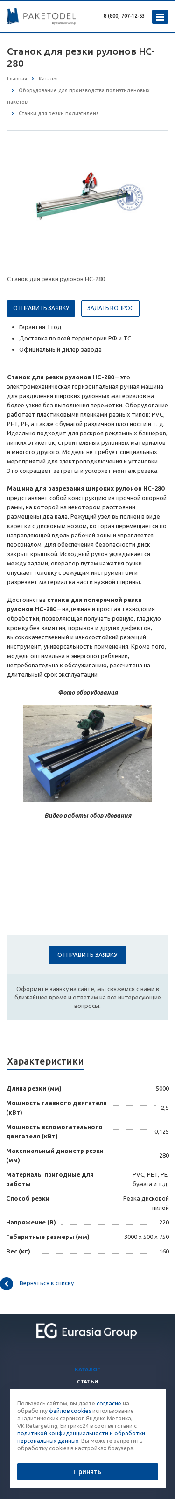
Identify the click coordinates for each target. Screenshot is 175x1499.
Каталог (87, 1369)
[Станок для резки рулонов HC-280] (87, 197)
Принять (87, 1472)
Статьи (87, 1381)
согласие (109, 1403)
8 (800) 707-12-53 (124, 16)
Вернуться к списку (47, 1283)
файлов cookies (70, 1411)
